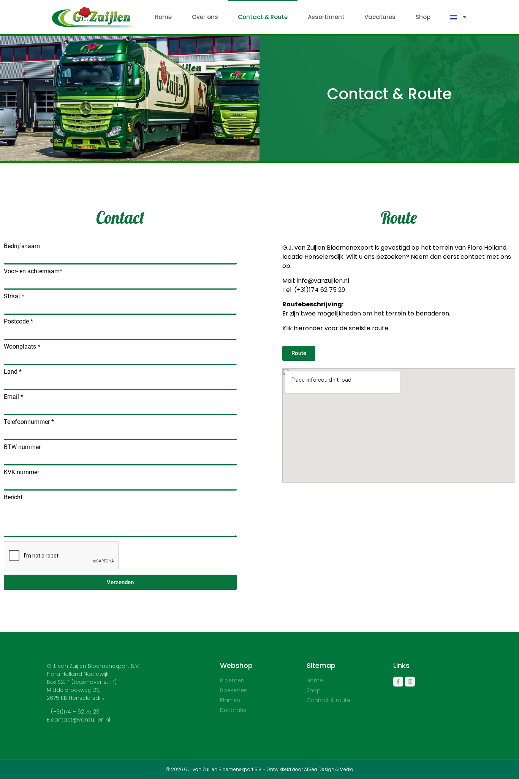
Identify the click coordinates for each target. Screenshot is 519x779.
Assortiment (326, 17)
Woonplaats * (22, 347)
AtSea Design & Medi (327, 769)
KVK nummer (21, 472)
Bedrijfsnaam (22, 246)
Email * (13, 397)
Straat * (14, 296)
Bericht (13, 497)
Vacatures (380, 17)
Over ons (205, 17)
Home (163, 17)
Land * (13, 372)
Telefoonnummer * (29, 422)
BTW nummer (22, 447)
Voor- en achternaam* (33, 271)
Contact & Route (263, 17)
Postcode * (18, 322)
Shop (423, 17)
